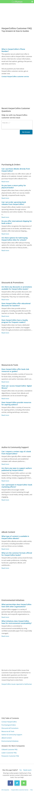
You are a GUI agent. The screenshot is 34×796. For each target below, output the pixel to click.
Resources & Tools (8, 731)
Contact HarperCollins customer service (15, 76)
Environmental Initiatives (10, 741)
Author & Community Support (12, 735)
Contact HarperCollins (9, 722)
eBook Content (7, 738)
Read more (5, 182)
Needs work (27, 770)
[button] (32, 1)
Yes (20, 770)
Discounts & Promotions (10, 728)
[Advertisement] (17, 92)
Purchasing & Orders (9, 725)
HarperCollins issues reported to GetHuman (17, 684)
